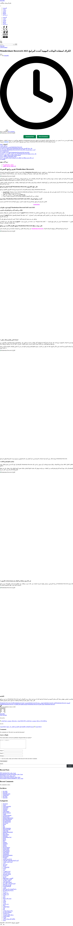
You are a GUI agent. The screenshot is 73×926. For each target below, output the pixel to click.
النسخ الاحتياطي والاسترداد (9, 883)
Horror (4, 824)
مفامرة (4, 917)
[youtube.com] (5, 37)
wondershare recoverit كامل (49, 703)
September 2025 (6, 793)
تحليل (4, 895)
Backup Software (7, 812)
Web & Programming (7, 855)
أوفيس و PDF (6, 867)
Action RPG (5, 807)
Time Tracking (6, 850)
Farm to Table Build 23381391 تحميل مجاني (10, 777)
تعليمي (4, 901)
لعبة (4, 909)
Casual (4, 814)
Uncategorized (6, 851)
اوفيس (4, 887)
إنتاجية (4, 868)
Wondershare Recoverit (37, 228)
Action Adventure (7, 806)
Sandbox (5, 842)
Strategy (5, 845)
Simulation (5, 843)
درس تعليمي (6, 904)
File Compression (7, 820)
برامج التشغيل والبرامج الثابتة (10, 889)
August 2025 (6, 795)
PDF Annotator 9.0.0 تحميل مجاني (8, 773)
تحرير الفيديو (6, 894)
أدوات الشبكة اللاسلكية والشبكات (11, 860)
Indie (4, 827)
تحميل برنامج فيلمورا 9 (8, 164)
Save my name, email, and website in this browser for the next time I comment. (19, 758)
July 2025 (5, 796)
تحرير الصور (5, 893)
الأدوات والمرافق (7, 874)
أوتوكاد (4, 866)
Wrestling (5, 857)
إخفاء (1, 144)
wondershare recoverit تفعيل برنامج (35, 703)
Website (2, 756)
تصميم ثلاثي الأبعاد (7, 898)
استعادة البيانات (3, 47)
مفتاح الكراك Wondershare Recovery (46, 704)
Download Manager (7, 819)
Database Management (8, 818)
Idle (4, 825)
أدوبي (4, 863)
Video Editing (6, 852)
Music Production (7, 828)
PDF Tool (5, 833)
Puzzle (4, 838)
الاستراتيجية (5, 875)
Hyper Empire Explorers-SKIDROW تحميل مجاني (11, 778)
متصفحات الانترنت (7, 912)
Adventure (5, 809)
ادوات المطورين (6, 871)
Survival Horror (6, 847)
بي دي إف (5, 891)
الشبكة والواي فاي (7, 882)
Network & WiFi (6, 829)
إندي (4, 870)
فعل (4, 908)
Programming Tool (7, 837)
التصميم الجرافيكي (7, 879)
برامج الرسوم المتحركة (8, 890)
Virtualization (6, 854)
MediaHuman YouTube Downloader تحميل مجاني (11, 774)
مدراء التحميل (6, 913)
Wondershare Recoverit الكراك (7, 703)
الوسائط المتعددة (7, 886)
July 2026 (5, 791)
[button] (14, 44)
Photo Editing (6, 834)
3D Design (5, 803)
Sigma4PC (2, 0)
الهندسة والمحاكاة (7, 885)
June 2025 (5, 797)
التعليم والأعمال (6, 880)
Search (1, 763)
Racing (4, 839)
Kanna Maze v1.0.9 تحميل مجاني (7, 775)
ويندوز (4, 920)
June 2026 (5, 792)
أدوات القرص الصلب (7, 861)
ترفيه (4, 897)
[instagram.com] (5, 35)
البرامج (4, 876)
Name (2, 750)
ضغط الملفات (6, 906)
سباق (4, 905)
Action (4, 805)
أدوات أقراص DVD (7, 859)
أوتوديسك (5, 864)
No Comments (11, 131)
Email (1, 753)
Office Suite (5, 830)
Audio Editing (6, 811)
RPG (4, 841)
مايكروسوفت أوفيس (8, 910)
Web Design (5, 856)
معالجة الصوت (6, 916)
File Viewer (5, 823)
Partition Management (8, 832)
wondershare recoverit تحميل (20, 703)
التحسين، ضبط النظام (8, 878)
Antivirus (5, 810)
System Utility (6, 848)
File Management (7, 821)
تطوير (4, 899)
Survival (5, 846)
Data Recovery (6, 816)
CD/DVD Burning (7, 815)
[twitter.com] (5, 30)
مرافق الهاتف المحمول (8, 914)
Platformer (5, 836)
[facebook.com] (5, 27)
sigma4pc (6, 141)
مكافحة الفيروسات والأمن (9, 918)
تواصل (4, 902)
